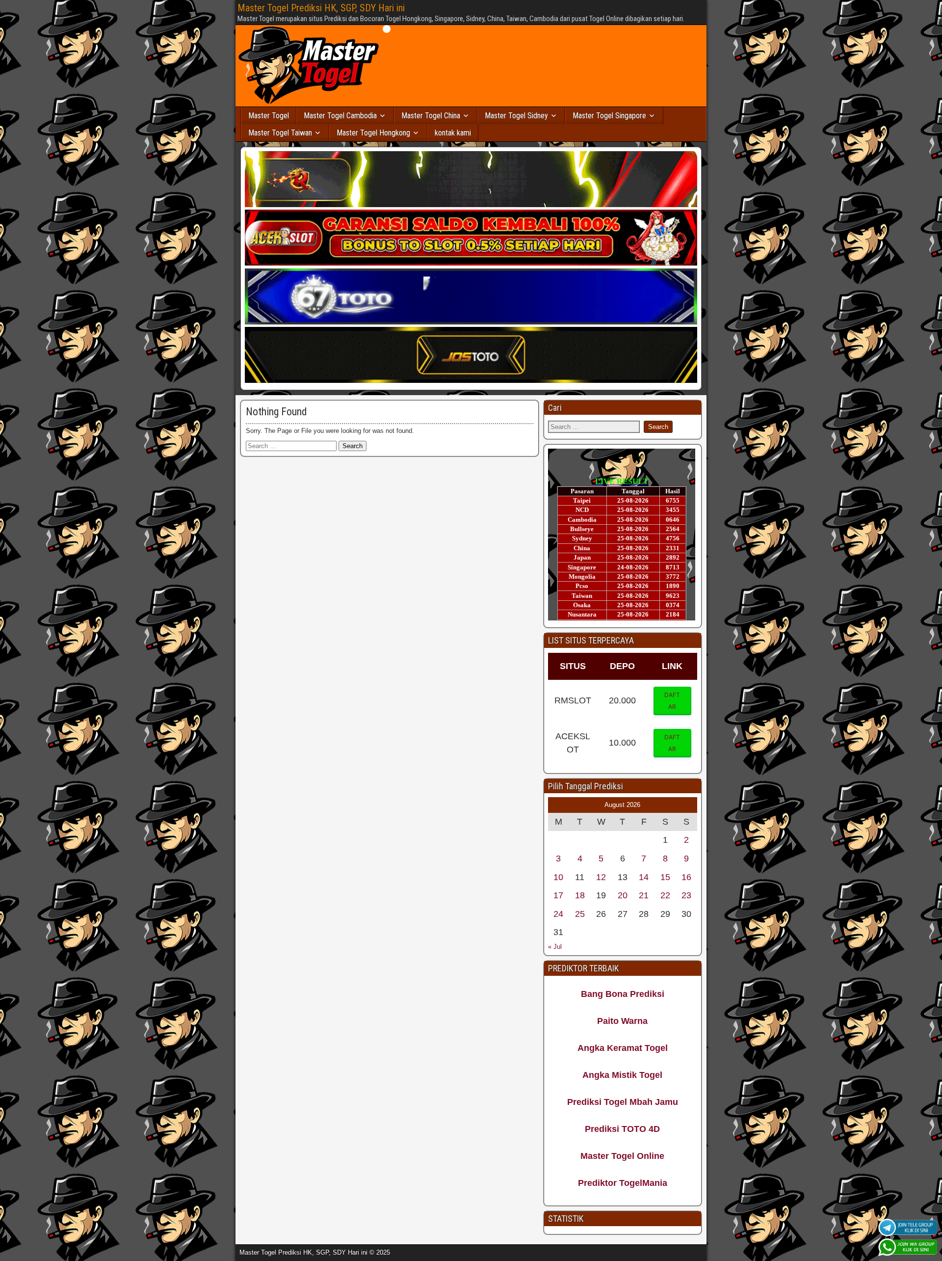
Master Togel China (430, 115)
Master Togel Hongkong (373, 132)
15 (665, 877)
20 (623, 895)
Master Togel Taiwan (280, 132)
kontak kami (453, 132)
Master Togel (268, 115)
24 (558, 914)
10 (558, 877)
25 (580, 914)
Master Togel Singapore (609, 115)
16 (686, 877)
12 (601, 877)
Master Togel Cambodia (340, 115)
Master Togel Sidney (516, 115)
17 (558, 895)
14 (644, 877)
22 (665, 895)
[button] (673, 701)
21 (644, 895)
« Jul (555, 946)
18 (580, 895)
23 (686, 895)
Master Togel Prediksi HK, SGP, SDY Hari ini (321, 8)
